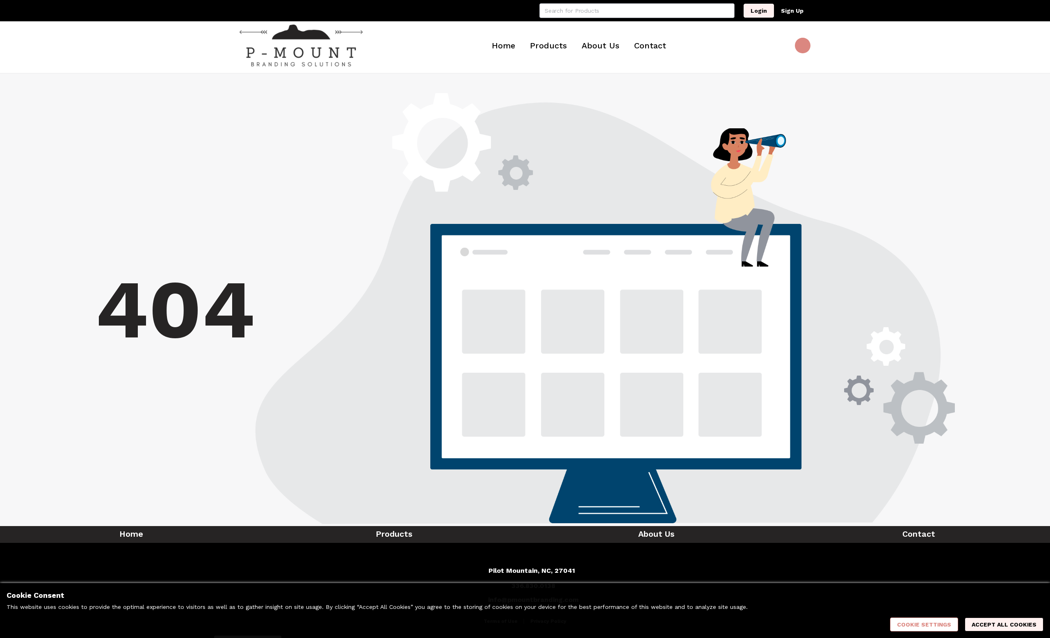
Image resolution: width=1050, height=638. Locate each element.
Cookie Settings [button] (924, 624)
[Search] (727, 11)
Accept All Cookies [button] (1004, 624)
